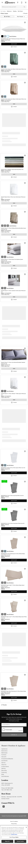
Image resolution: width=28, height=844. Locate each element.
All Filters (8, 16)
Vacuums (3, 756)
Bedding (14, 11)
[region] (14, 834)
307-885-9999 (9, 788)
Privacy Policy (14, 823)
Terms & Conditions (14, 821)
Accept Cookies (20, 841)
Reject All (7, 841)
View (14, 74)
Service (3, 762)
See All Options (12, 36)
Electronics (4, 750)
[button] (2, 2)
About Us (3, 764)
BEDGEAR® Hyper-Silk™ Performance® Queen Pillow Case (13, 38)
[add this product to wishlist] (25, 22)
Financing (4, 772)
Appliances (4, 749)
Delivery (3, 768)
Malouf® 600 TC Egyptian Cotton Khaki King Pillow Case (12, 169)
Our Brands (4, 760)
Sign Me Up (14, 734)
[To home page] (10, 2)
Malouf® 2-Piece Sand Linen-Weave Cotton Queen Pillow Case (13, 99)
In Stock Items (5, 766)
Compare (15, 46)
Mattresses (9, 11)
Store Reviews (5, 776)
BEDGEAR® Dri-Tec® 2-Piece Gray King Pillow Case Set (12, 495)
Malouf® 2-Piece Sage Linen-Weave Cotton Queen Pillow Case (13, 69)
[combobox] (20, 16)
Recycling (4, 770)
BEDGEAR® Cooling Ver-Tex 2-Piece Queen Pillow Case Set (13, 467)
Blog (2, 774)
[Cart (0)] (25, 2)
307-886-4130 (8, 790)
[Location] (17, 2)
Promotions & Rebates (7, 758)
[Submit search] (24, 7)
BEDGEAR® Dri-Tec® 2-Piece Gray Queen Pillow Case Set (12, 523)
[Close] (26, 827)
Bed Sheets (20, 11)
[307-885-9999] (21, 2)
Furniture (3, 754)
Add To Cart (14, 43)
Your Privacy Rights (13, 837)
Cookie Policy (14, 834)
